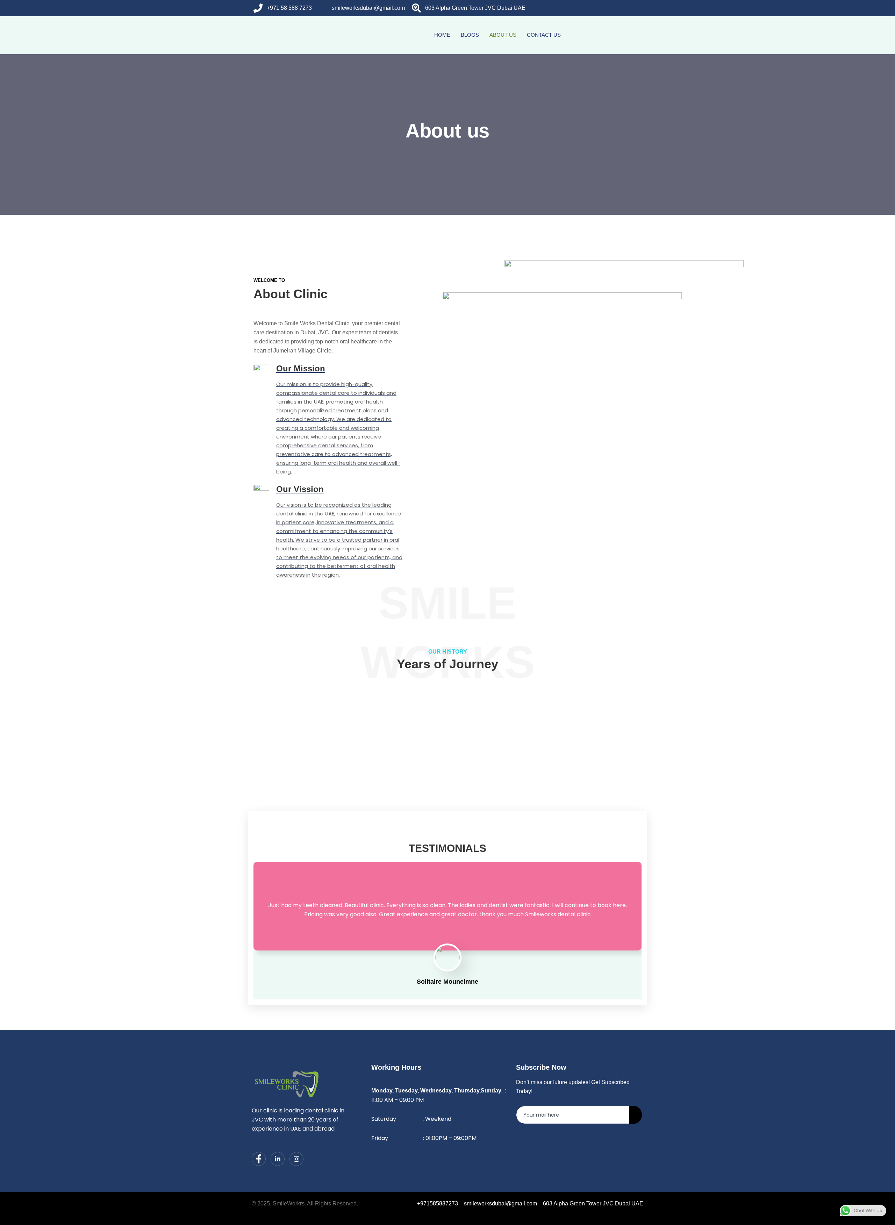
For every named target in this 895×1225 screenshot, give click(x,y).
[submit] (635, 1115)
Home (442, 35)
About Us (502, 35)
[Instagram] (634, 8)
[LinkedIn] (620, 8)
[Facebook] (606, 8)
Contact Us (544, 35)
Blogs (470, 35)
